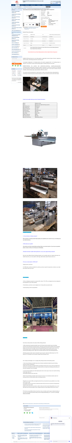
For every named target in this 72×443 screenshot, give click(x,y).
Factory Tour (27, 5)
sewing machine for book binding (38, 403)
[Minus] (69, 418)
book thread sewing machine (29, 403)
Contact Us (38, 5)
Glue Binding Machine (15, 54)
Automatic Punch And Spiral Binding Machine (36, 433)
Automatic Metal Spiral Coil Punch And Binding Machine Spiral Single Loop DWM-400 (36, 438)
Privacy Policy (15, 441)
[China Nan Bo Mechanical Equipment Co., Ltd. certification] (14, 75)
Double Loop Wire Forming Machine (22, 433)
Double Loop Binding (15, 44)
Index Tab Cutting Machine (16, 30)
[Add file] (51, 441)
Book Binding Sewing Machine (22, 8)
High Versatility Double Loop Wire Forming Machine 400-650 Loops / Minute (22, 439)
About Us (22, 5)
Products (17, 5)
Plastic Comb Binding (15, 46)
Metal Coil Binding (14, 52)
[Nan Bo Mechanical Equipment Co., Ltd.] (17, 2)
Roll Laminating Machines (16, 49)
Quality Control (33, 5)
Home (13, 5)
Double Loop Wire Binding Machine (49, 433)
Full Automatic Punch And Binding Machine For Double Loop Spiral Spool (36, 435)
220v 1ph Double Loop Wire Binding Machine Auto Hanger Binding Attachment (48, 436)
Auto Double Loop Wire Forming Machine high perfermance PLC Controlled (22, 436)
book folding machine (46, 403)
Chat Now (57, 2)
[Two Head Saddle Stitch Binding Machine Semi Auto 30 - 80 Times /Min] (31, 18)
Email (60, 2)
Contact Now (17, 63)
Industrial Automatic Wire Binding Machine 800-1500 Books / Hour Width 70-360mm (49, 439)
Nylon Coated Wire (14, 47)
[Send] (69, 441)
